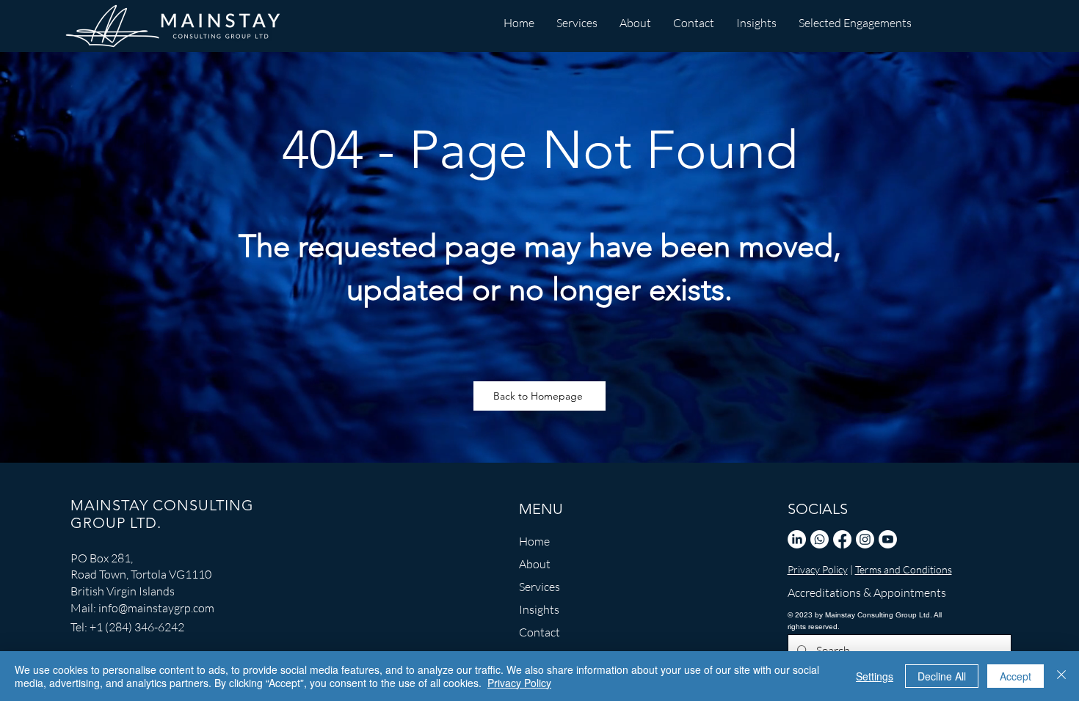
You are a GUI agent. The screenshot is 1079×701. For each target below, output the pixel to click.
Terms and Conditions (903, 569)
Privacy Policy (818, 569)
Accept (1015, 676)
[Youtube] (888, 539)
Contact (539, 632)
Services (539, 586)
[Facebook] (842, 539)
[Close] (1061, 676)
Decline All (942, 676)
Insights (539, 609)
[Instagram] (865, 539)
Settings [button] (874, 676)
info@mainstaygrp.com (156, 608)
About (535, 564)
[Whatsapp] (819, 539)
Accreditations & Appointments (856, 592)
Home (534, 541)
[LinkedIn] (797, 539)
